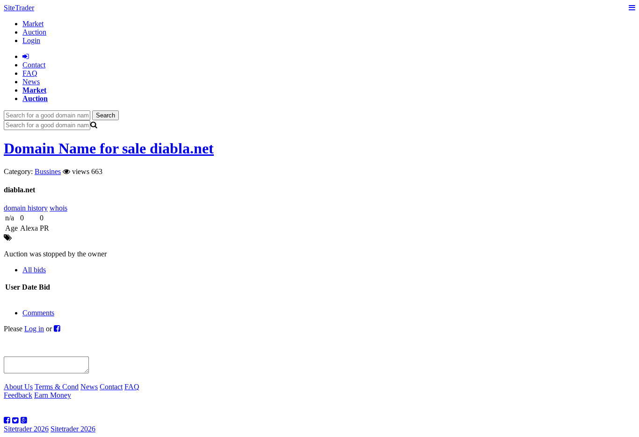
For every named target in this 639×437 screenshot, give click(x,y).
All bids (34, 270)
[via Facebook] (57, 329)
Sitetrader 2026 (26, 429)
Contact (111, 387)
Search (105, 115)
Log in (34, 329)
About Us (18, 387)
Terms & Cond (57, 387)
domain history (26, 208)
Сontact (33, 65)
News (31, 82)
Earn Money (52, 395)
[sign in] (25, 56)
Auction (34, 32)
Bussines (48, 171)
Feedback (18, 395)
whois (58, 208)
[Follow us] (7, 420)
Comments (38, 313)
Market (33, 24)
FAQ (29, 73)
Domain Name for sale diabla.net (109, 148)
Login (31, 40)
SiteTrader (19, 8)
